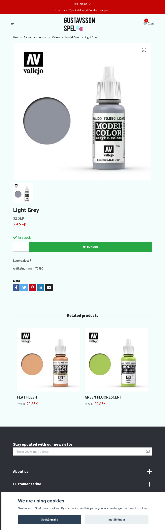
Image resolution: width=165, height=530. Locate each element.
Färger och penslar (35, 37)
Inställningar (116, 519)
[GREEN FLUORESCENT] (116, 360)
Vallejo (56, 37)
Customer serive (27, 483)
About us (20, 471)
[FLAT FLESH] (48, 360)
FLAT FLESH (27, 397)
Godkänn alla (49, 519)
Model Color (72, 37)
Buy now (92, 246)
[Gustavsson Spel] (80, 24)
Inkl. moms (81, 4)
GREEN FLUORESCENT (103, 397)
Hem (16, 37)
